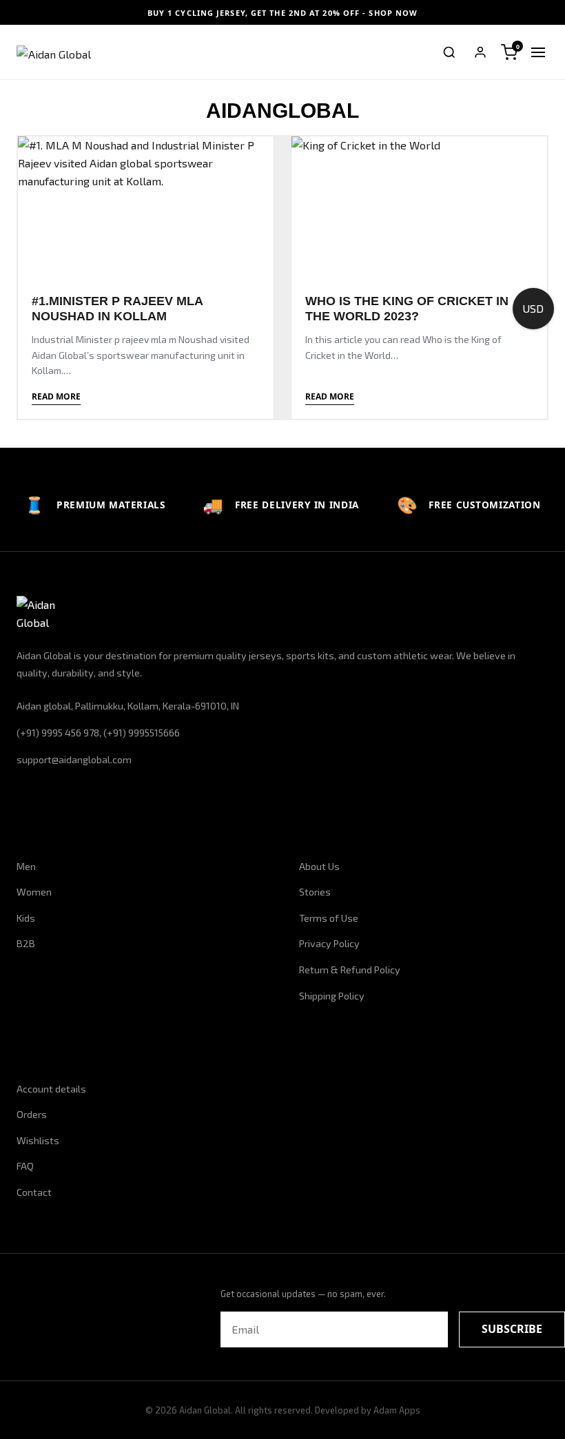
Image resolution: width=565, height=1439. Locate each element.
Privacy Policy (329, 943)
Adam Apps (396, 1410)
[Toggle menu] (538, 52)
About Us (319, 866)
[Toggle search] (449, 52)
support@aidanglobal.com (74, 759)
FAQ (25, 1166)
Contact (34, 1192)
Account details (51, 1089)
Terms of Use (328, 918)
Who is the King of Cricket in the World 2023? (406, 308)
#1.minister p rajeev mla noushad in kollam (117, 308)
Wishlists (38, 1140)
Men (26, 866)
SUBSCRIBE (512, 1328)
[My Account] (480, 52)
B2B (26, 943)
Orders (32, 1114)
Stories (315, 892)
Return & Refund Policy (349, 969)
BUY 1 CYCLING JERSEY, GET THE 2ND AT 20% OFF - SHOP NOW (282, 13)
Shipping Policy (331, 996)
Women (34, 892)
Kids (26, 918)
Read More (56, 396)
